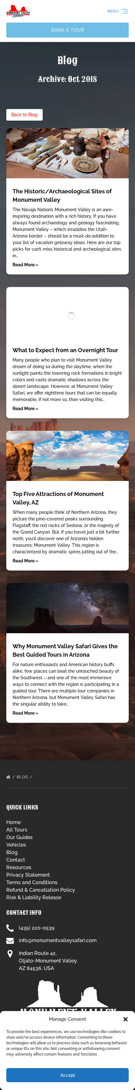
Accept (67, 1075)
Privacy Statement (28, 875)
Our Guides (19, 837)
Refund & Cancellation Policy (40, 890)
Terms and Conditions (31, 882)
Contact (15, 860)
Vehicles (16, 845)
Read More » (25, 264)
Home (13, 822)
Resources (18, 867)
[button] (125, 1019)
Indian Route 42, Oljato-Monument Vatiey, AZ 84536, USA (48, 960)
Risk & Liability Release (33, 897)
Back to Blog (24, 114)
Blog (23, 776)
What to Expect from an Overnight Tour (65, 350)
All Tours (16, 830)
